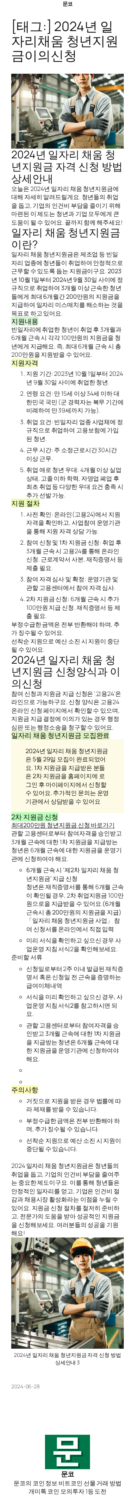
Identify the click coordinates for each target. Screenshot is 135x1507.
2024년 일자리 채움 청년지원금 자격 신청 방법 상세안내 (67, 166)
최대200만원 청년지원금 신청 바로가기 (63, 825)
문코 (68, 3)
